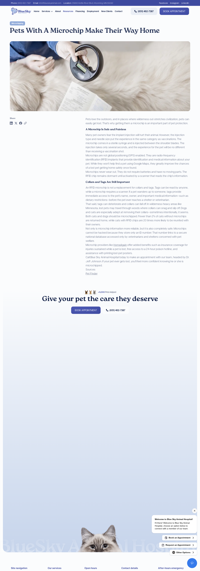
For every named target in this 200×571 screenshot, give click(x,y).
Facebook (163, 3)
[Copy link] (25, 123)
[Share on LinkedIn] (11, 123)
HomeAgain (120, 244)
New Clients (106, 11)
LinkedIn (185, 3)
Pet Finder (92, 273)
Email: (47, 3)
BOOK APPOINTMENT (174, 11)
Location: (88, 3)
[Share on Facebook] (20, 123)
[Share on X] (15, 123)
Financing (80, 11)
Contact (118, 11)
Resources (68, 11)
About (58, 11)
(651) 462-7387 (146, 11)
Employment (93, 11)
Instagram (174, 3)
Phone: (21, 3)
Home (36, 11)
